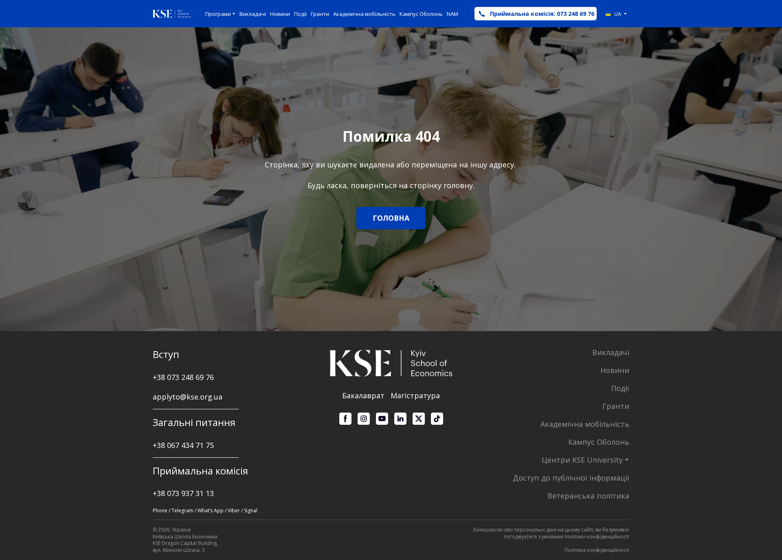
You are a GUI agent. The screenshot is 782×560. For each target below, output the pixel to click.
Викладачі (252, 14)
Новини (280, 14)
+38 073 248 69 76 (183, 377)
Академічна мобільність (364, 14)
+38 (160, 445)
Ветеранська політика (588, 496)
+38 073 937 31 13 (183, 493)
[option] (613, 14)
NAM (452, 14)
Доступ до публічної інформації (571, 478)
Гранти (320, 14)
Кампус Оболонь (421, 14)
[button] (535, 13)
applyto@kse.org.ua (187, 397)
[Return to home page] (172, 14)
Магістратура (415, 395)
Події (300, 14)
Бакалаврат (363, 395)
